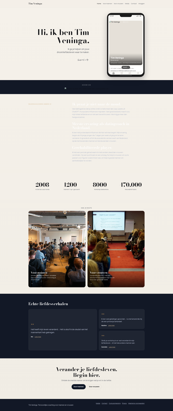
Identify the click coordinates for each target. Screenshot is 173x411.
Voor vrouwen (118, 4)
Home (99, 4)
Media (127, 4)
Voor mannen (107, 4)
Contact (134, 4)
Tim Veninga (35, 3)
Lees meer (38, 337)
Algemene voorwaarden (136, 403)
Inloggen (142, 4)
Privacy (124, 403)
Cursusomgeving (115, 403)
